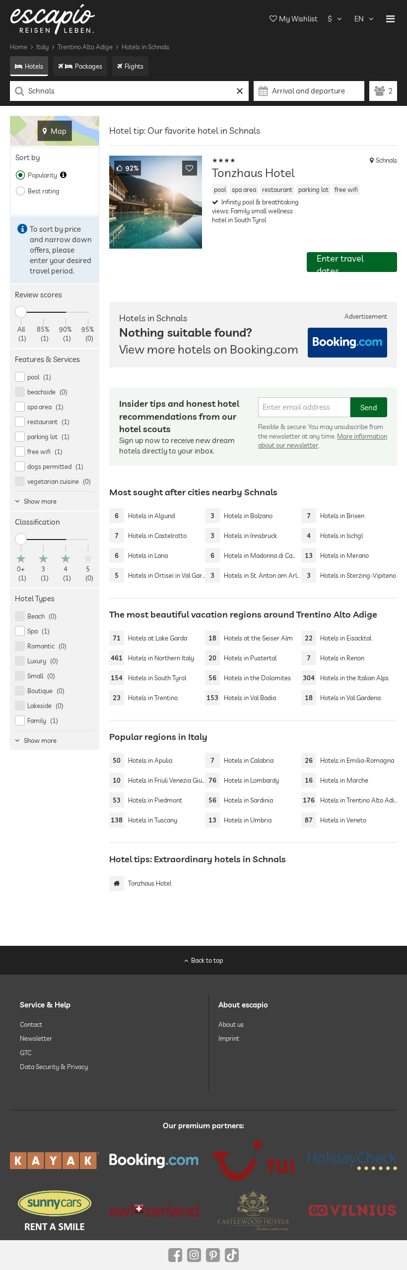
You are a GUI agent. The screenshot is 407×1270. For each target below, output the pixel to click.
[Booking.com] (154, 1161)
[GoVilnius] (352, 1210)
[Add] (189, 168)
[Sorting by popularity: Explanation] (63, 175)
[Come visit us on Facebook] (175, 1255)
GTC (25, 1052)
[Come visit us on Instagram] (194, 1255)
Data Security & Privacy (54, 1067)
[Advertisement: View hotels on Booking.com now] (347, 343)
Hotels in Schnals (145, 47)
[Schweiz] (154, 1210)
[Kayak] (54, 1160)
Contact (31, 1024)
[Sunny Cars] (54, 1210)
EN (359, 18)
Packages (88, 66)
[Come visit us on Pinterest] (213, 1255)
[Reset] (240, 91)
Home (18, 47)
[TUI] (253, 1160)
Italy (42, 47)
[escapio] (52, 18)
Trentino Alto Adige (85, 47)
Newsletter (36, 1038)
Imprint (228, 1038)
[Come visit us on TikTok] (232, 1255)
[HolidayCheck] (352, 1160)
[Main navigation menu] (390, 19)
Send (368, 407)
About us (231, 1024)
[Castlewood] (253, 1210)
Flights (134, 66)
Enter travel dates (340, 262)
